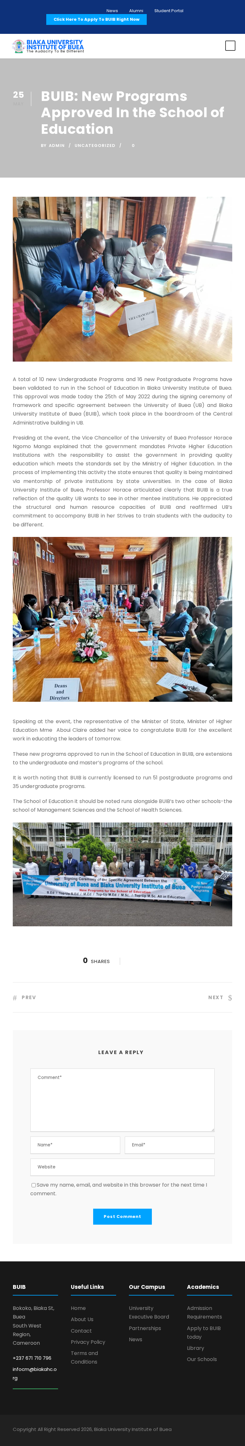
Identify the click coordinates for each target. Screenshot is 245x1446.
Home (78, 1308)
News (112, 11)
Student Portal (168, 11)
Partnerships (145, 1328)
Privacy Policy (88, 1342)
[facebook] (196, 1430)
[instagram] (229, 1430)
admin (57, 145)
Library (195, 1348)
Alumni (136, 11)
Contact (81, 1331)
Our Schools (202, 1359)
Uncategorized (95, 145)
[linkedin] (207, 1430)
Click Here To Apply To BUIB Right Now (96, 19)
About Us (82, 1319)
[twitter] (218, 1430)
